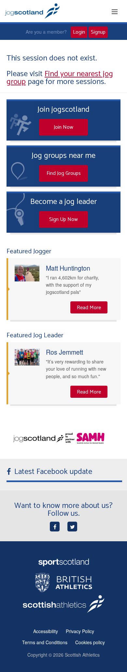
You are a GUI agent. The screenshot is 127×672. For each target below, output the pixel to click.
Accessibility (45, 631)
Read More (89, 307)
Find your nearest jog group (60, 78)
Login (79, 32)
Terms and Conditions (44, 642)
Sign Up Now (63, 219)
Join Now (63, 127)
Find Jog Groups (64, 173)
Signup (98, 32)
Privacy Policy (80, 631)
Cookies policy (90, 642)
